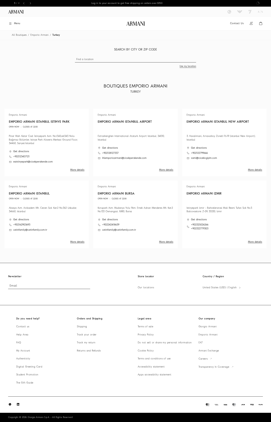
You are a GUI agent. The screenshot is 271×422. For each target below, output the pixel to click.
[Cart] (260, 23)
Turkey (56, 35)
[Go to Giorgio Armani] (229, 11)
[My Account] (251, 23)
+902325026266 (199, 225)
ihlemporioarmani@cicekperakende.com (124, 158)
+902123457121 (21, 156)
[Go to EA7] (250, 11)
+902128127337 (110, 153)
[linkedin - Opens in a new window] (18, 404)
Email (13, 285)
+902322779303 (199, 228)
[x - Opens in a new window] (10, 404)
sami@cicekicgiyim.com (204, 158)
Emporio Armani (39, 35)
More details (77, 170)
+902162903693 (21, 225)
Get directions (21, 151)
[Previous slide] (24, 3)
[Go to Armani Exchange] (260, 11)
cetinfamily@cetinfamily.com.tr (30, 230)
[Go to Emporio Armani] (239, 11)
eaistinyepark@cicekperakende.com (33, 162)
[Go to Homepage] (135, 23)
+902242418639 (110, 225)
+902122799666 (199, 153)
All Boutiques (19, 35)
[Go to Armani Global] (16, 12)
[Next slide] (30, 3)
